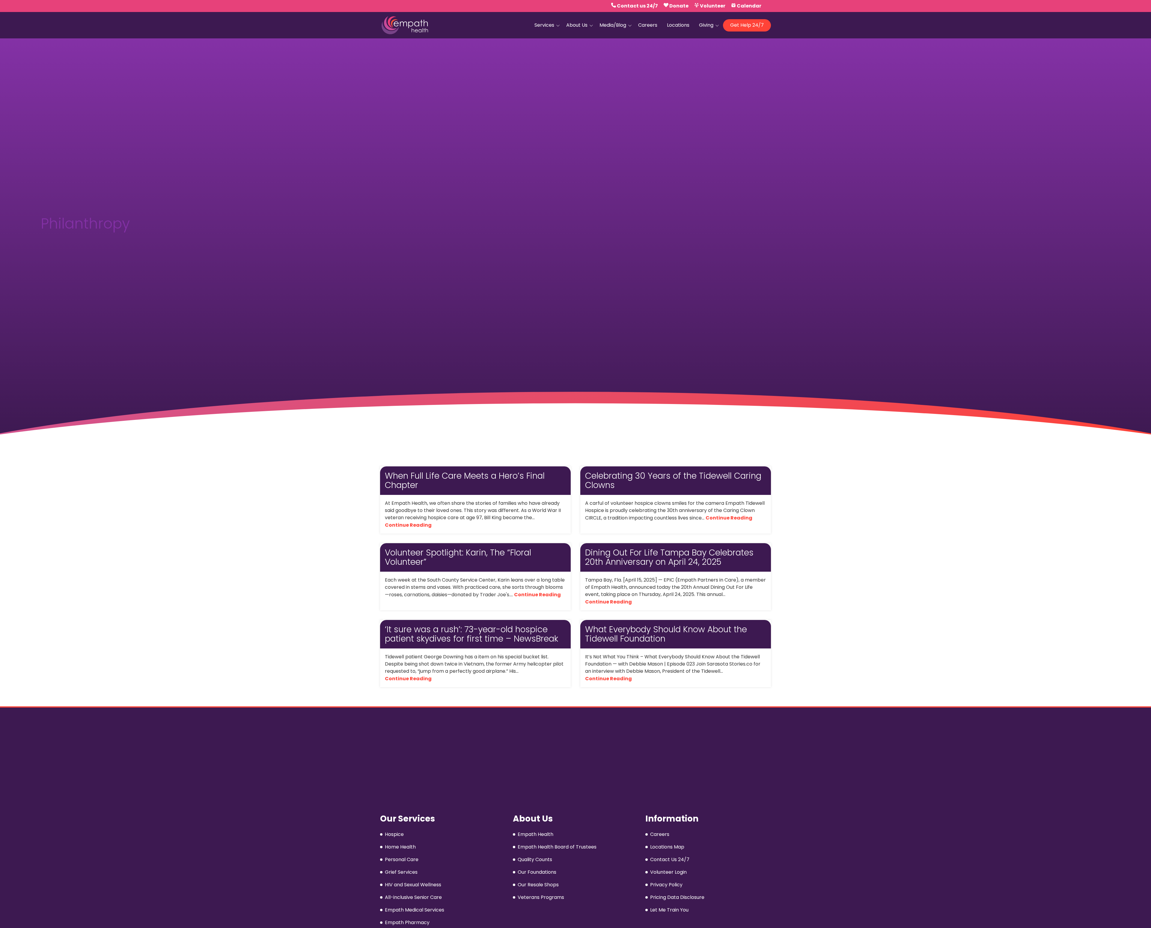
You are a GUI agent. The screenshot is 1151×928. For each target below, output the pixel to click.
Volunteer (712, 5)
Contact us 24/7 (637, 5)
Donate (679, 5)
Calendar (749, 5)
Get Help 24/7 (747, 25)
